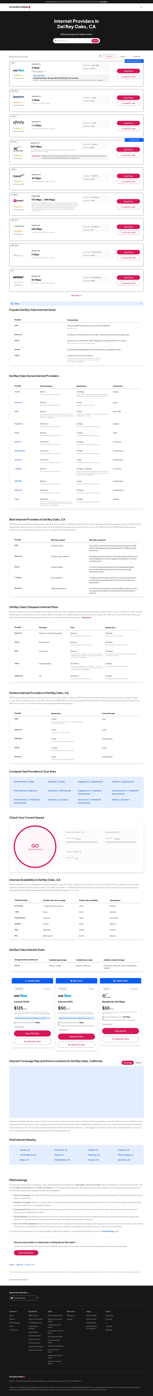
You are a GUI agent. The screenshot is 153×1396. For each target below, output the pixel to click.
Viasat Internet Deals (56, 1346)
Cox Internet (33, 1332)
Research (70, 1315)
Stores (138, 1062)
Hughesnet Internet (36, 1346)
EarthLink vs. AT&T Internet (59, 790)
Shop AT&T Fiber (32, 1033)
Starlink (17, 392)
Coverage (127, 1062)
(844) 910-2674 (129, 129)
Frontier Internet (35, 1336)
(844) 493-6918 (129, 155)
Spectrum (18, 402)
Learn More (103, 1)
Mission (12, 1319)
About (11, 1315)
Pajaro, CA (24, 1160)
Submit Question (26, 1253)
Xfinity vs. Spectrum (120, 799)
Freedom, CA (123, 1150)
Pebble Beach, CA (62, 1160)
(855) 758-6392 (130, 258)
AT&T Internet (34, 1315)
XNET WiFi (18, 481)
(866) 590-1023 (130, 77)
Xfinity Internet (34, 1343)
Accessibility (91, 1323)
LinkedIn (109, 1319)
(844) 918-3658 (130, 207)
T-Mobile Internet (35, 1323)
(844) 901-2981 (129, 103)
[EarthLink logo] (18, 226)
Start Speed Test (35, 846)
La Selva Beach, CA (28, 1155)
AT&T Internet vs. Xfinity (24, 781)
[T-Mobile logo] (18, 201)
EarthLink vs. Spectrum (58, 799)
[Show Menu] (141, 7)
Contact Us (13, 1330)
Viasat (17, 499)
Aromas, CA (25, 1150)
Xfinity (17, 433)
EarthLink (18, 442)
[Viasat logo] (19, 175)
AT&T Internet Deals (55, 1315)
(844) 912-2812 (129, 182)
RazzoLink (18, 490)
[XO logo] (18, 277)
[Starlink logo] (18, 149)
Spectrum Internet (36, 1319)
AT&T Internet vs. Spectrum (25, 790)
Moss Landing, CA (125, 1155)
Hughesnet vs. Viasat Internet (90, 781)
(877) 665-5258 (130, 232)
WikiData (109, 1330)
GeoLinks (18, 460)
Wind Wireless (20, 451)
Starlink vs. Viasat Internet (123, 781)
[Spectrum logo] (19, 97)
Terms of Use (91, 1319)
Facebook (109, 1315)
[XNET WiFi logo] (18, 255)
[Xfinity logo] (18, 123)
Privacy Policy (91, 1315)
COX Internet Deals (55, 1337)
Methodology (108, 1231)
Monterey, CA (94, 1155)
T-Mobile (18, 469)
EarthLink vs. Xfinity (56, 781)
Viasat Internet (34, 1339)
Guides (69, 1319)
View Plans (128, 71)
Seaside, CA (93, 1160)
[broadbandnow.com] (19, 7)
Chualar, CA (93, 1150)
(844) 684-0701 (130, 283)
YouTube (109, 1326)
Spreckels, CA (124, 1160)
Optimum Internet (35, 1350)
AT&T (16, 411)
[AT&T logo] (18, 70)
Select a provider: (19, 1070)
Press (11, 1326)
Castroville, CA (60, 1150)
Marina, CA (59, 1155)
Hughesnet (19, 424)
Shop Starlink (120, 1031)
